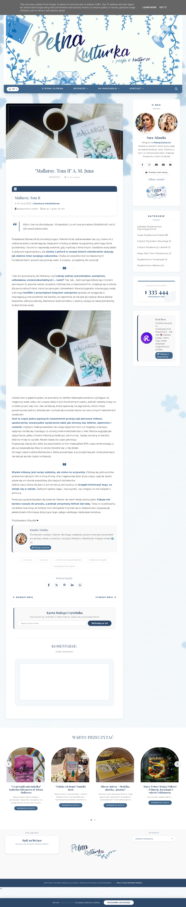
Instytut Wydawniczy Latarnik (152, 247)
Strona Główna (52, 88)
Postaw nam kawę (158, 172)
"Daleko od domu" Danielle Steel (71, 788)
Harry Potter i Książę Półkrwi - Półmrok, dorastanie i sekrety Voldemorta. (160, 789)
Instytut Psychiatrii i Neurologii (152, 241)
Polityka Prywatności (129, 883)
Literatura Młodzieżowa (68, 560)
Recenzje (79, 88)
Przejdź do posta (26, 808)
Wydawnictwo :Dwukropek (150, 259)
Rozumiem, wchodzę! (118, 902)
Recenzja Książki (98, 560)
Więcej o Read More (163, 355)
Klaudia (44, 560)
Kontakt (135, 88)
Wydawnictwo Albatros (149, 265)
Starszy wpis (104, 597)
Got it (163, 7)
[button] (91, 819)
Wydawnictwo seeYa (64, 566)
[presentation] (9, 764)
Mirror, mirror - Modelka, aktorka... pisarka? (115, 788)
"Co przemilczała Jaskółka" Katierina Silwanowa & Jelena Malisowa (26, 789)
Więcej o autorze (41, 547)
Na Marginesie (107, 88)
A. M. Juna (27, 560)
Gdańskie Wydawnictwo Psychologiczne (149, 227)
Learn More (150, 7)
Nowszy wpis (24, 597)
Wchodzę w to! (100, 623)
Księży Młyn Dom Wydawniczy (152, 253)
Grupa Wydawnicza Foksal (150, 235)
